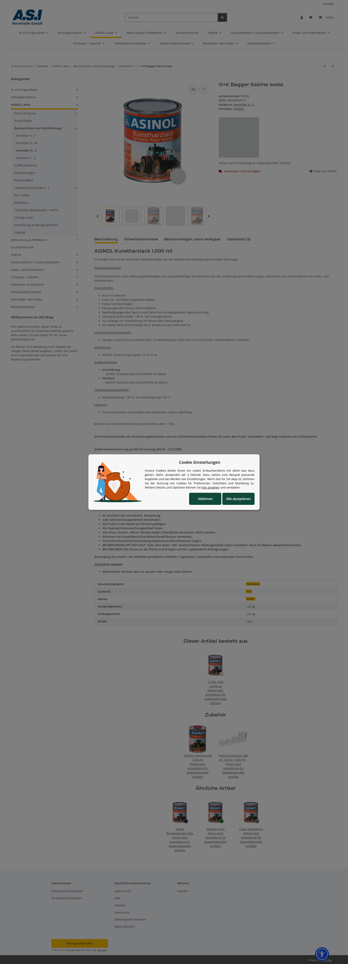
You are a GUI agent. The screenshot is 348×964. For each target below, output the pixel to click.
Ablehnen (205, 499)
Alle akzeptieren (238, 499)
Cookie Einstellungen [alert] (199, 462)
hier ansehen (211, 487)
